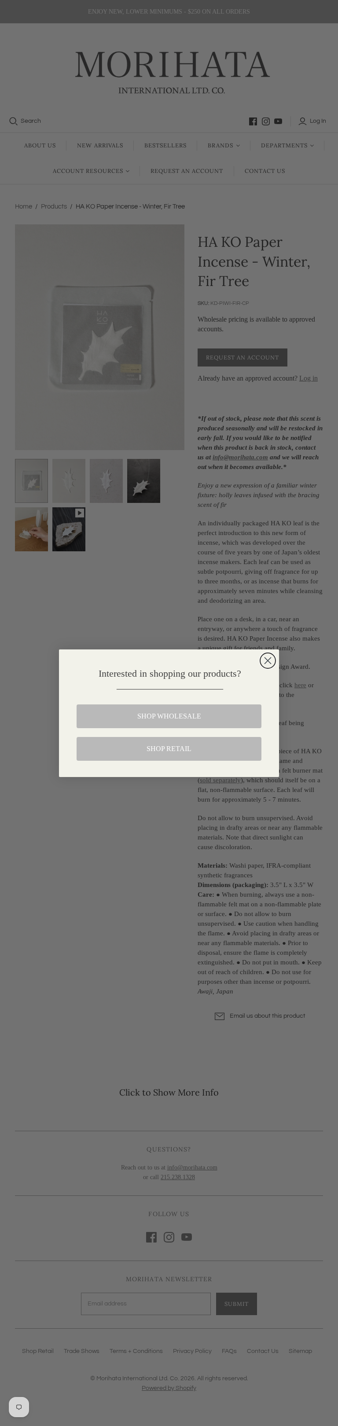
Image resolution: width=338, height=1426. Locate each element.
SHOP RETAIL (169, 748)
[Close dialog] (268, 660)
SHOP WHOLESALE (169, 716)
